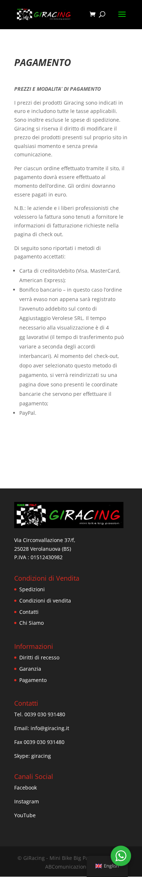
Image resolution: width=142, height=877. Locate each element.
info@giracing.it (50, 728)
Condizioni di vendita (45, 600)
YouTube (25, 815)
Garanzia (30, 668)
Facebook (25, 787)
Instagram (26, 801)
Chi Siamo (31, 622)
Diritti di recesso (39, 657)
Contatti (29, 611)
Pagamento (33, 680)
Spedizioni (32, 589)
